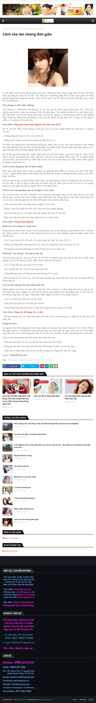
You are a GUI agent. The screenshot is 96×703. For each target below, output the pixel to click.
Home (74, 699)
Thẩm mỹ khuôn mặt (25, 360)
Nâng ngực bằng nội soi (24, 509)
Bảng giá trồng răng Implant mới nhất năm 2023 (37, 124)
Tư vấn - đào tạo (16, 29)
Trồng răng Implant (23, 221)
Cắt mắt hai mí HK (21, 466)
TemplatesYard (21, 699)
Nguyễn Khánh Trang (23, 455)
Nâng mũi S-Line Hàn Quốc (25, 477)
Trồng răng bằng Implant (24, 498)
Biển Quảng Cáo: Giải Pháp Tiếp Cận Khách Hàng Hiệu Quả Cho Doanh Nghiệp (46, 423)
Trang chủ (6, 29)
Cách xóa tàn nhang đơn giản (26, 519)
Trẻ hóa (36, 360)
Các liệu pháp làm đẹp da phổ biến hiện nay (78, 397)
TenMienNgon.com (46, 699)
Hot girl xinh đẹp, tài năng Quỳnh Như (30, 434)
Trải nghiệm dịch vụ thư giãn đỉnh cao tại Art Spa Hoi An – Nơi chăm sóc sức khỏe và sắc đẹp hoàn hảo (52, 446)
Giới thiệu (82, 699)
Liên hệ (91, 699)
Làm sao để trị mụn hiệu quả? (47, 396)
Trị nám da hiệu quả (22, 487)
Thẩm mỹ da (12, 360)
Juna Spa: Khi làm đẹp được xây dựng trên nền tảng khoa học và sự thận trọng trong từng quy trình (16, 400)
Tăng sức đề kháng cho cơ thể (28, 312)
